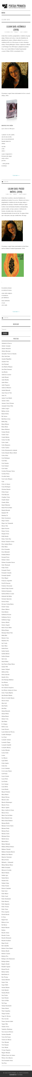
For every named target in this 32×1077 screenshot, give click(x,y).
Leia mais (16, 175)
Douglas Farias (5, 533)
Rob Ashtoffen (5, 946)
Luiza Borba (5, 786)
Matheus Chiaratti (6, 849)
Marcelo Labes (5, 799)
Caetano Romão (6, 432)
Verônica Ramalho (6, 1034)
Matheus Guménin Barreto (8, 852)
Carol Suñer (5, 468)
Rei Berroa (4, 925)
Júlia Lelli (4, 703)
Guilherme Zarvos (6, 617)
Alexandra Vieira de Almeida (9, 354)
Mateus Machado (6, 844)
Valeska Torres (5, 1026)
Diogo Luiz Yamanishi (7, 523)
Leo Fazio (4, 737)
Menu (3, 13)
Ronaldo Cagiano (6, 966)
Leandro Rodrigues (6, 734)
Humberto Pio (5, 640)
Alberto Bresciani (6, 351)
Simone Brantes (6, 987)
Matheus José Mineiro (7, 854)
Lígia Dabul (5, 760)
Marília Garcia (5, 839)
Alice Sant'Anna (6, 356)
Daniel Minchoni (6, 505)
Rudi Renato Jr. (5, 974)
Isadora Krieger (5, 656)
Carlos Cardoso (5, 447)
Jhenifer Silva (5, 677)
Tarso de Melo (5, 1000)
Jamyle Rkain (5, 661)
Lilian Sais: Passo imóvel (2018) (16, 190)
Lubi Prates (4, 773)
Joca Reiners (5, 682)
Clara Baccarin (5, 494)
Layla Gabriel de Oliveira (8, 732)
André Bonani (5, 377)
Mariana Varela (5, 833)
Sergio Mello (5, 985)
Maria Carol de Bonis (7, 815)
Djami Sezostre (5, 528)
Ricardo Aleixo (5, 932)
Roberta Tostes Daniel (7, 948)
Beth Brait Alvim (6, 419)
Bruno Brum (5, 427)
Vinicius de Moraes (6, 1039)
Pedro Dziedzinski (6, 899)
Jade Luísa (4, 659)
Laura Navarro (5, 729)
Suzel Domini (5, 998)
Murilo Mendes (5, 872)
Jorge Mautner (5, 685)
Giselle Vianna (5, 606)
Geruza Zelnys (5, 601)
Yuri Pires (4, 1063)
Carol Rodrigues (6, 458)
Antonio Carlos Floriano (8, 403)
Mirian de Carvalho (6, 870)
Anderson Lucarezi (6, 374)
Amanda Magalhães (6, 359)
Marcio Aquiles (5, 807)
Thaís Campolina (6, 1011)
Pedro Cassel (5, 896)
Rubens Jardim (5, 972)
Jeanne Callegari (6, 669)
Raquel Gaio (5, 919)
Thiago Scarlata (6, 1013)
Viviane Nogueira (6, 1050)
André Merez (5, 382)
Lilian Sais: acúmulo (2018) (16, 28)
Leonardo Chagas (6, 742)
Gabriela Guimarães (7, 591)
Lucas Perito (5, 779)
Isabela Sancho (5, 651)
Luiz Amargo (5, 784)
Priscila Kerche (5, 914)
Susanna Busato (5, 992)
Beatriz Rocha (5, 413)
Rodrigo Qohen (5, 961)
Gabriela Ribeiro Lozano (8, 593)
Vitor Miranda (5, 1042)
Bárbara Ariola (5, 411)
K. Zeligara (4, 724)
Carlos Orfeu (5, 455)
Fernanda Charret (6, 570)
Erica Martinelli (6, 552)
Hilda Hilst (4, 635)
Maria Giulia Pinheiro (7, 820)
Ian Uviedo (4, 643)
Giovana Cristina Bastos (8, 604)
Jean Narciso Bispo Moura (8, 664)
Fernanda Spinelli (6, 575)
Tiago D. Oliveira (6, 1016)
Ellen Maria (5, 546)
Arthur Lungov (5, 408)
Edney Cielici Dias (6, 539)
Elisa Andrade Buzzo (7, 544)
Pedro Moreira (5, 901)
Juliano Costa (5, 719)
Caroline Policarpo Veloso (8, 471)
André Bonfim (5, 380)
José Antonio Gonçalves (8, 687)
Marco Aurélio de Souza (8, 810)
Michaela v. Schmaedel (7, 862)
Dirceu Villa (5, 526)
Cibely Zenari (5, 492)
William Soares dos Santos (8, 1055)
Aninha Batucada (6, 390)
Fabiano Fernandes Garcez (8, 562)
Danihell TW (5, 513)
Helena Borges (5, 630)
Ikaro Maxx (4, 646)
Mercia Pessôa (5, 859)
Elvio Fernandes (6, 549)
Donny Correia (5, 531)
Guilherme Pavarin (6, 614)
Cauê (3, 481)
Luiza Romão (5, 789)
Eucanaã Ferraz (5, 557)
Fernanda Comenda (6, 573)
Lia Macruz (4, 758)
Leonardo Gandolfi (6, 745)
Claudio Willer (5, 502)
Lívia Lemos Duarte (7, 771)
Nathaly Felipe (5, 883)
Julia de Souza (5, 700)
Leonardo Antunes (6, 739)
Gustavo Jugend (6, 625)
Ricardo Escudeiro (6, 940)
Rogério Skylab (5, 964)
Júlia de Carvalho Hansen (8, 698)
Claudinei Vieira (6, 497)
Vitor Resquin (5, 1045)
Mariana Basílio (6, 823)
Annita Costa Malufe (7, 398)
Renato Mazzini (5, 927)
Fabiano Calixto (6, 560)
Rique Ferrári (5, 943)
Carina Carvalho (6, 440)
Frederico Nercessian (7, 586)
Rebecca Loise (5, 922)
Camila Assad (5, 434)
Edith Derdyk (5, 536)
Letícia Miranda (6, 750)
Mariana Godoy (5, 828)
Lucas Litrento (5, 776)
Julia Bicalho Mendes (7, 695)
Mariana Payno (5, 831)
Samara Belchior (6, 979)
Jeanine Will (5, 666)
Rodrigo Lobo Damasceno (8, 959)
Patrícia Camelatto (6, 888)
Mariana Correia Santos (7, 826)
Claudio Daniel (5, 500)
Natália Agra (5, 875)
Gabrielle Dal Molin (7, 596)
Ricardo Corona (6, 935)
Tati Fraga (4, 1003)
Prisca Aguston (5, 912)
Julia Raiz (4, 708)
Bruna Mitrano (5, 424)
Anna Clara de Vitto (7, 393)
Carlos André (5, 442)
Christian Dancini (6, 489)
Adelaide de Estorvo (7, 343)
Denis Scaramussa (6, 518)
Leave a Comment (24, 32)
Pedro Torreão (5, 906)
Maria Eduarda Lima (7, 818)
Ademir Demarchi (6, 348)
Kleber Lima (5, 726)
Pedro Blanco (5, 893)
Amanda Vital (5, 361)
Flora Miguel (5, 578)
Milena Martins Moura (7, 865)
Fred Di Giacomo (6, 583)
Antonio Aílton (5, 400)
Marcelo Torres (5, 805)
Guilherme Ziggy (6, 620)
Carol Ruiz (4, 460)
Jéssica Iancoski (5, 674)
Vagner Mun (5, 1024)
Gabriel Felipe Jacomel (7, 588)
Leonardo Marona (6, 747)
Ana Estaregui (5, 364)
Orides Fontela (5, 886)
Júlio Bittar (4, 721)
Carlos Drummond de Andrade (9, 450)
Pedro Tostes (5, 909)
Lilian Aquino (5, 763)
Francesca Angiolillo (7, 580)
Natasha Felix (5, 880)
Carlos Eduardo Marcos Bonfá (9, 453)
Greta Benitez (5, 612)
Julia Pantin (4, 706)
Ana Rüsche (5, 372)
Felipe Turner (5, 567)
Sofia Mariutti (5, 990)
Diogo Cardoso (5, 520)
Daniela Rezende (6, 510)
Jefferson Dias (5, 672)
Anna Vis (4, 395)
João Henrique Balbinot (7, 680)
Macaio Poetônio (6, 792)
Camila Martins (5, 437)
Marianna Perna (6, 836)
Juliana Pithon (5, 713)
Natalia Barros (5, 878)
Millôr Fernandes (6, 867)
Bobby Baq (4, 421)
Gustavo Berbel (5, 622)
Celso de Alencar (6, 484)
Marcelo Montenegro (7, 802)
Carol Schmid (5, 466)
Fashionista (12, 1075)
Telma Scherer (5, 1008)
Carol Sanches (5, 463)
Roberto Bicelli (5, 951)
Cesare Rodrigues (6, 487)
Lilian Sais (6, 181)
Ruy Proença (5, 977)
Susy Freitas (5, 995)
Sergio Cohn (5, 982)
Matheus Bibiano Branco (8, 846)
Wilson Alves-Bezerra (7, 1058)
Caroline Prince (5, 473)
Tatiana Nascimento (6, 1005)
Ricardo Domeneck (6, 938)
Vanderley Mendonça (7, 1029)
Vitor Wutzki (5, 1047)
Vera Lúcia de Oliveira (7, 1032)
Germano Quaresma (7, 599)
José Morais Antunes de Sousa (9, 690)
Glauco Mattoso (6, 609)
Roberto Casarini (6, 953)
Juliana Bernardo (6, 711)
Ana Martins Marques (7, 367)
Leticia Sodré (5, 753)
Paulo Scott (4, 891)
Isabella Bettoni (5, 653)
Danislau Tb (5, 515)
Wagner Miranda (6, 1052)
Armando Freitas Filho (7, 406)
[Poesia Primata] (16, 6)
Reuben (3, 930)
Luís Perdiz (4, 781)
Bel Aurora (4, 416)
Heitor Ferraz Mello (7, 627)
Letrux (3, 755)
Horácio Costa (5, 638)
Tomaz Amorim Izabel (7, 1021)
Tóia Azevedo (5, 1019)
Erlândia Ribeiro (6, 554)
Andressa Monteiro (6, 387)
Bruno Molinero (6, 429)
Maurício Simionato (7, 857)
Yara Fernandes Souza (7, 1060)
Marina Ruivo (5, 841)
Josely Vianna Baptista (7, 693)
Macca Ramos (5, 794)
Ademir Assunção (6, 346)
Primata (16, 32)
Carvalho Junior (6, 476)
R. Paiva (4, 917)
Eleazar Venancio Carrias (8, 541)
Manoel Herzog (5, 797)
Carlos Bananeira (6, 445)
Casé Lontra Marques (7, 479)
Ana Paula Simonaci (7, 369)
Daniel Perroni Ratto (7, 507)
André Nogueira (6, 385)
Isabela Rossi (5, 648)
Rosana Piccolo (5, 969)
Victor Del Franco (6, 1037)
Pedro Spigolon (5, 904)
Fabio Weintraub (6, 565)
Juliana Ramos (5, 716)
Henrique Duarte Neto (7, 633)
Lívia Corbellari (6, 768)
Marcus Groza (5, 813)
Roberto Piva (5, 956)
